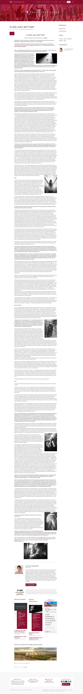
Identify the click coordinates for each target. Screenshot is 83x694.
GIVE (69, 1)
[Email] (26, 667)
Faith (20, 663)
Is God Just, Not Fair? (21, 46)
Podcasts (65, 689)
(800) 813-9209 (49, 680)
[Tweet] (22, 667)
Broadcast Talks (25, 29)
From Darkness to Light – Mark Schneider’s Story (21, 615)
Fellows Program (60, 689)
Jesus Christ (23, 663)
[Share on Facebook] (20, 667)
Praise (29, 663)
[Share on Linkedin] (24, 667)
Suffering (26, 663)
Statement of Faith (53, 689)
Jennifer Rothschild (30, 29)
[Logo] (17, 2)
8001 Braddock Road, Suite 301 (33, 680)
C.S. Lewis (17, 663)
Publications (70, 689)
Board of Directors (46, 689)
